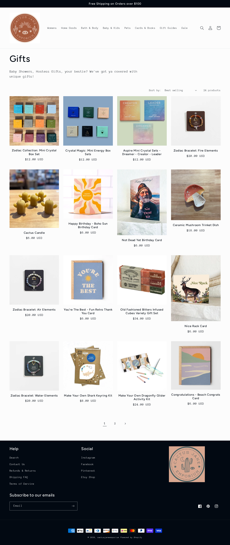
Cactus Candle (34, 232)
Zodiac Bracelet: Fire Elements (196, 150)
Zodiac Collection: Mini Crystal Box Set (34, 152)
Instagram (88, 457)
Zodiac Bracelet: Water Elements (34, 395)
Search (14, 457)
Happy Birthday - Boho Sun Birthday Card (88, 225)
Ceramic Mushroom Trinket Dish (196, 225)
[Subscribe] (73, 506)
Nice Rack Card (196, 326)
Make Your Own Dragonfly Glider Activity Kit (142, 397)
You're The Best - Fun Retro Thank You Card (88, 311)
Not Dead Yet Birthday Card (142, 240)
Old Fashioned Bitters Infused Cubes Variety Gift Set (142, 311)
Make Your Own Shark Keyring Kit (88, 395)
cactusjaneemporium (108, 537)
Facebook (87, 464)
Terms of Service (22, 483)
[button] (202, 28)
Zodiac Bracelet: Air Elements (34, 309)
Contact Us (17, 464)
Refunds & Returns (23, 470)
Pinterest (88, 470)
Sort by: (155, 90)
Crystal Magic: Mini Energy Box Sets (88, 152)
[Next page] (125, 423)
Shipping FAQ (19, 477)
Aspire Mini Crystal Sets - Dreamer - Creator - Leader (142, 152)
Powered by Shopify (131, 537)
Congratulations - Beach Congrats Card (195, 396)
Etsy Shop (88, 477)
